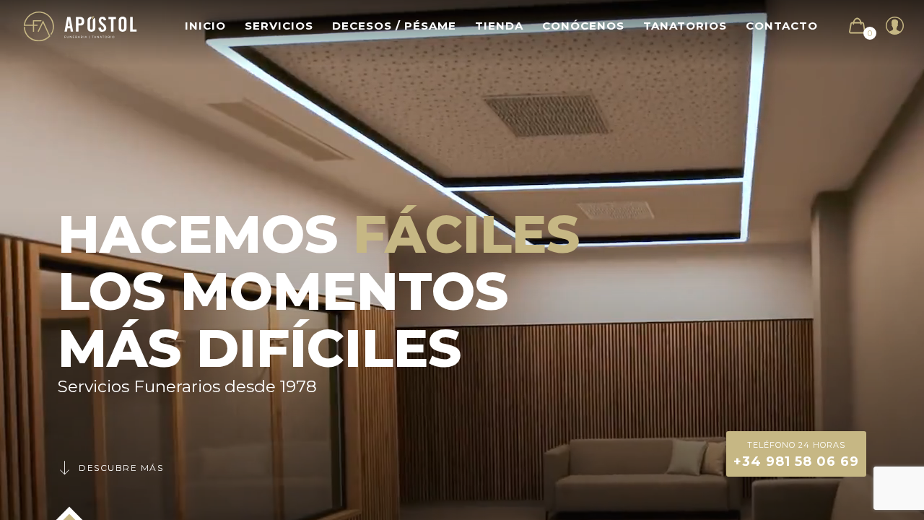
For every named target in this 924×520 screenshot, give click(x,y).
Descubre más (121, 467)
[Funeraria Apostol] (80, 25)
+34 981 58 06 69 (796, 454)
